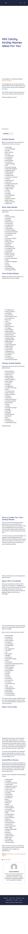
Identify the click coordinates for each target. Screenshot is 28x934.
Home (20, 900)
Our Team (15, 900)
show (11, 133)
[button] (20, 3)
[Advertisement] (14, 23)
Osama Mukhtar (14, 871)
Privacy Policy (9, 900)
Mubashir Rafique (7, 81)
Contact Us (18, 898)
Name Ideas (7, 859)
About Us (6, 898)
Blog (23, 898)
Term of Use (12, 898)
